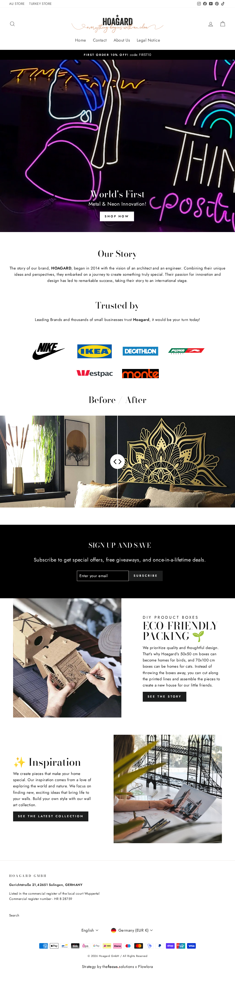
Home (80, 40)
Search (14, 915)
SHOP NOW (117, 216)
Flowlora (145, 966)
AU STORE (17, 3)
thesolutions (118, 966)
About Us (122, 40)
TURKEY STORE (40, 3)
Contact (100, 40)
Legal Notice (148, 40)
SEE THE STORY (165, 696)
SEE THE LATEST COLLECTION (51, 816)
